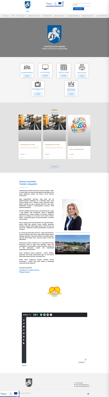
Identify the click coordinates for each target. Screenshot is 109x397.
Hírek (13, 15)
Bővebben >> (22, 154)
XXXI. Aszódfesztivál (101, 15)
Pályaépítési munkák (27, 144)
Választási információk (87, 15)
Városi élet (5, 15)
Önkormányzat (20, 15)
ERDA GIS (24, 365)
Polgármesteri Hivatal (33, 15)
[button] (11, 291)
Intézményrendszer (59, 15)
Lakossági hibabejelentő (73, 15)
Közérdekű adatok (47, 15)
